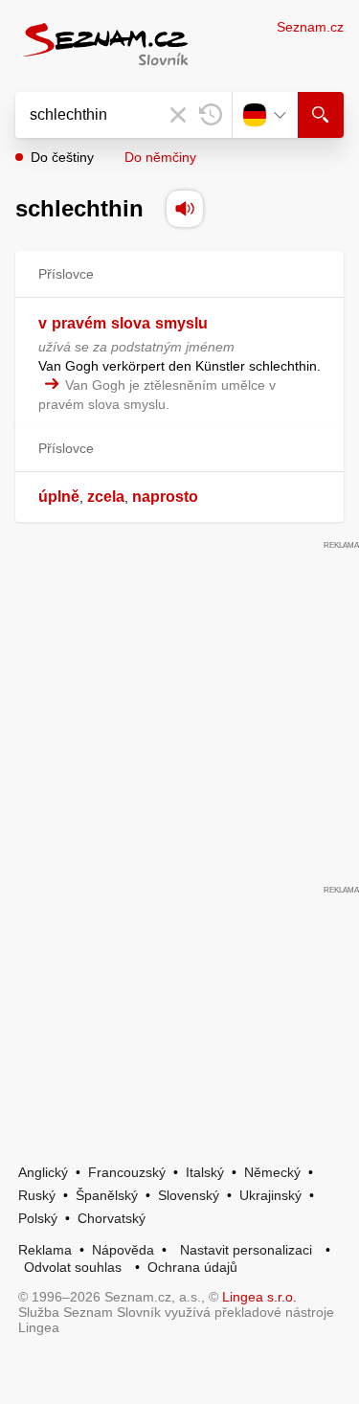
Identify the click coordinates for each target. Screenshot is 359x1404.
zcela (105, 496)
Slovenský (188, 1195)
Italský (205, 1172)
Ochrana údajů (192, 1267)
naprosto (165, 496)
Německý (272, 1172)
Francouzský (127, 1172)
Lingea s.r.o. (259, 1296)
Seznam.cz (310, 26)
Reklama (45, 1249)
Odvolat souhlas (73, 1267)
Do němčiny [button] (160, 157)
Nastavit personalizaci (246, 1249)
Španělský (107, 1195)
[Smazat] (178, 115)
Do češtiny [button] (62, 157)
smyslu (181, 323)
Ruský (37, 1195)
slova (130, 323)
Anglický (43, 1172)
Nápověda (123, 1249)
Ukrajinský (270, 1195)
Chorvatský (112, 1218)
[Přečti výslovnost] (185, 209)
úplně (58, 496)
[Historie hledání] (211, 115)
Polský (37, 1218)
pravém (79, 323)
